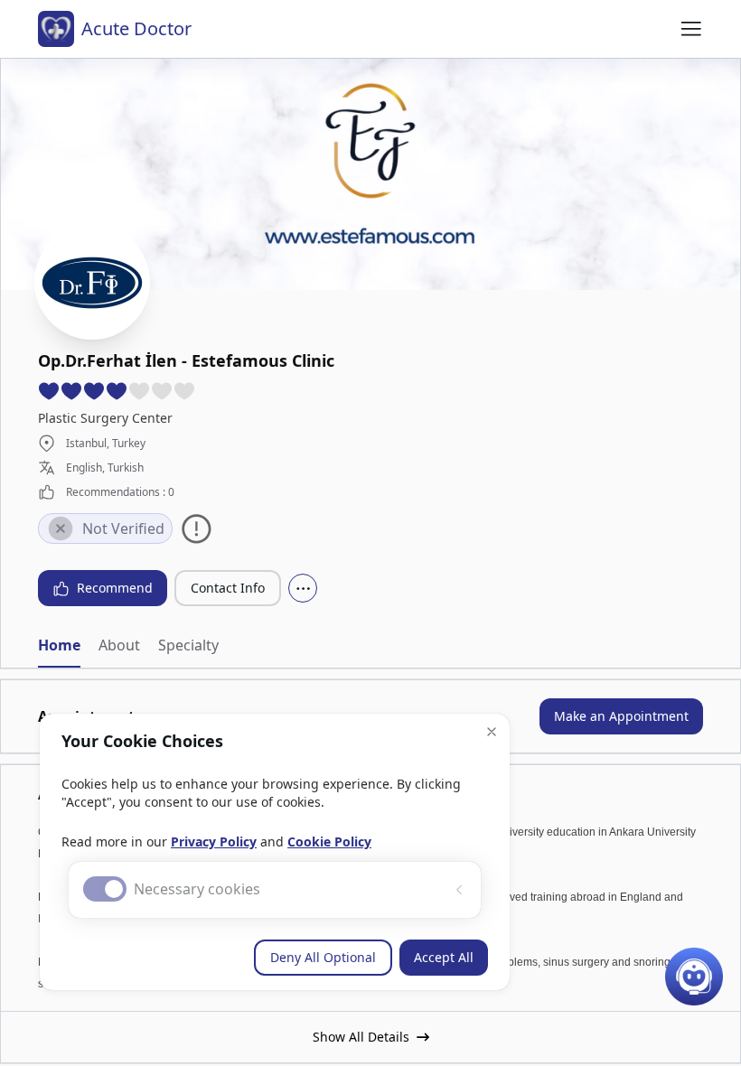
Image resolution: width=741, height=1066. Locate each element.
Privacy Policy (214, 841)
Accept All (444, 957)
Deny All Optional (323, 957)
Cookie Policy (329, 841)
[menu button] (691, 29)
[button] (491, 731)
